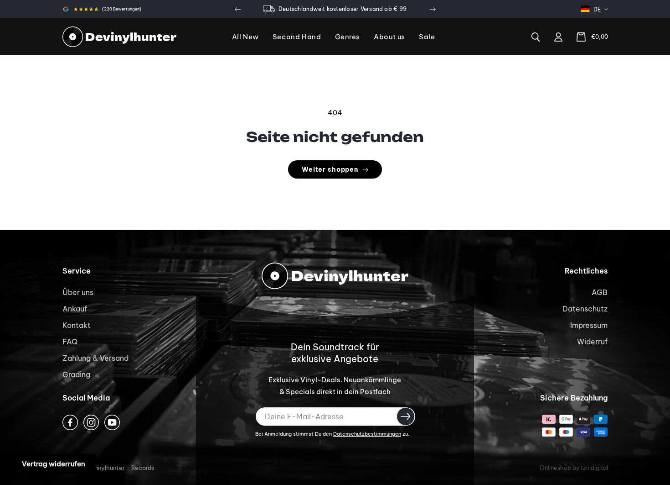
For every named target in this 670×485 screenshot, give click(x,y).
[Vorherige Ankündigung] (237, 9)
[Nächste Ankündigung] (433, 9)
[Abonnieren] (406, 416)
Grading (76, 374)
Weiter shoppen (330, 169)
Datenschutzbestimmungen (367, 434)
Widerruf (592, 341)
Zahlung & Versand (95, 358)
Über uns (77, 292)
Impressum (589, 325)
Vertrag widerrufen (53, 463)
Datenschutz (585, 308)
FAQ (69, 341)
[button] (347, 37)
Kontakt (76, 325)
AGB (600, 292)
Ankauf (74, 308)
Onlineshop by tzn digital (574, 467)
